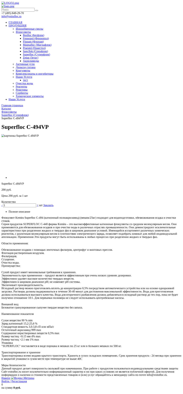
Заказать (48, 205)
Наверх (5, 378)
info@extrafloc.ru (11, 16)
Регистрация (19, 381)
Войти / (6, 381)
